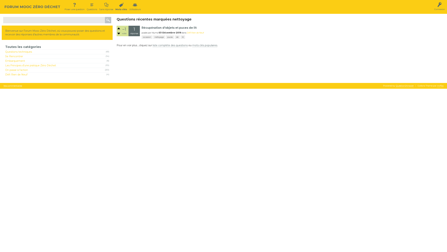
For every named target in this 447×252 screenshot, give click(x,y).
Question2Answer (405, 85)
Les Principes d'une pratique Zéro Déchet (30, 65)
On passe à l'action (16, 70)
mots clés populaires (204, 45)
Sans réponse (106, 9)
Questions (92, 9)
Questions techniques (18, 51)
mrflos (440, 85)
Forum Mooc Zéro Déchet (32, 7)
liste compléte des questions (170, 45)
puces (170, 37)
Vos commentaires (12, 86)
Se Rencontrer (14, 56)
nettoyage (159, 37)
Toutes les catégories (23, 47)
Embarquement (15, 60)
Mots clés (121, 9)
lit (183, 37)
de (177, 37)
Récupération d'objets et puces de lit (169, 27)
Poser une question (75, 9)
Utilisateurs (135, 9)
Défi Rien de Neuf (16, 74)
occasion (147, 37)
